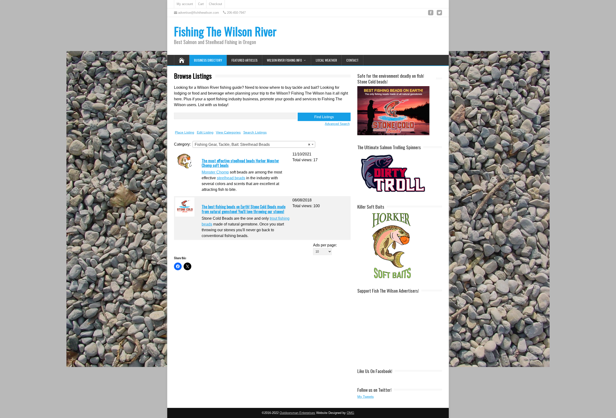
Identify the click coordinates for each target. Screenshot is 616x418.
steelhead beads (231, 178)
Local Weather (326, 60)
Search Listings (255, 132)
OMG (350, 413)
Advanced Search (337, 124)
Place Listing (184, 132)
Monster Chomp (215, 172)
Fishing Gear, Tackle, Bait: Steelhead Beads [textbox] (252, 144)
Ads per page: (325, 245)
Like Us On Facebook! (374, 370)
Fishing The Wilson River (225, 31)
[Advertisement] (399, 328)
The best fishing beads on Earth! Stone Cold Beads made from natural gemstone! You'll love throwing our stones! (243, 209)
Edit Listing (205, 132)
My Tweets (365, 397)
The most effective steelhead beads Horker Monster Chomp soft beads (240, 163)
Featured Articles (244, 60)
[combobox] (253, 144)
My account (185, 4)
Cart (201, 4)
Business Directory (208, 60)
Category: (182, 144)
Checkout (215, 4)
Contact (352, 60)
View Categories (228, 132)
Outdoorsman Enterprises (297, 413)
